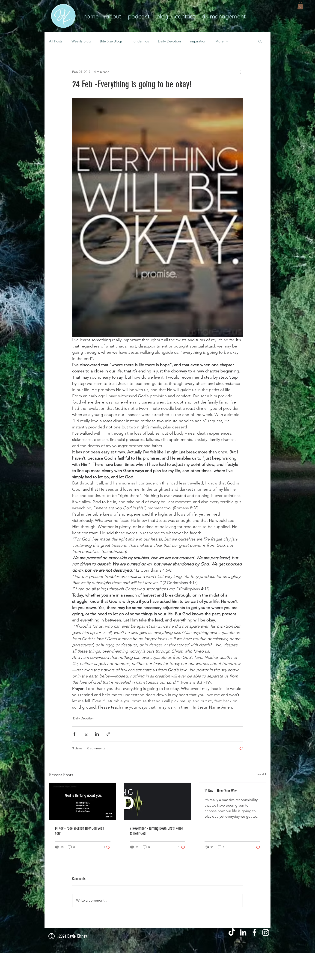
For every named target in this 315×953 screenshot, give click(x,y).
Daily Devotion (169, 41)
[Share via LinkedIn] (97, 734)
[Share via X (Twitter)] (85, 734)
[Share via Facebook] (74, 734)
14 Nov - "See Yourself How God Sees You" (79, 831)
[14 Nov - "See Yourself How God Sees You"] (82, 801)
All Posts (55, 41)
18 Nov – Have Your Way (221, 790)
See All (261, 774)
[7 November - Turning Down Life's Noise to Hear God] (157, 801)
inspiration (198, 41)
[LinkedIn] (243, 932)
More (219, 41)
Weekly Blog (81, 41)
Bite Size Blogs (111, 41)
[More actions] (240, 71)
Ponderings (140, 41)
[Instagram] (265, 932)
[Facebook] (254, 932)
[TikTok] (231, 932)
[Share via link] (108, 734)
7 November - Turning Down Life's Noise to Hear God (156, 831)
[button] (300, 5)
